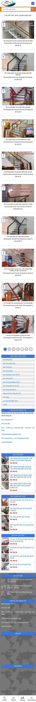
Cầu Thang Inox (8, 371)
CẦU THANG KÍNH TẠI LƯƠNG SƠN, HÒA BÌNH (18, 107)
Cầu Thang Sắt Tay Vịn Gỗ (11, 386)
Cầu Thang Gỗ (7, 367)
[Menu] (32, 3)
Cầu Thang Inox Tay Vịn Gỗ (11, 375)
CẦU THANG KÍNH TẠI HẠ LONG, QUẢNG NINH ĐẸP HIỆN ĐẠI (18, 74)
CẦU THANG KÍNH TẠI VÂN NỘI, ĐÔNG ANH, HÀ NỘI (18, 172)
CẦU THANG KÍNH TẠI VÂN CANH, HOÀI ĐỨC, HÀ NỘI (18, 204)
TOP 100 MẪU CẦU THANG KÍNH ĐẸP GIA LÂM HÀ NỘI (18, 303)
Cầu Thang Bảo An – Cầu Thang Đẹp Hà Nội (15, 438)
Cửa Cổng (6, 397)
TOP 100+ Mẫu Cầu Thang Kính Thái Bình (18, 236)
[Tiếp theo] (30, 349)
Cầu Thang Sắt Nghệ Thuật (11, 382)
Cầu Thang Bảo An (7, 420)
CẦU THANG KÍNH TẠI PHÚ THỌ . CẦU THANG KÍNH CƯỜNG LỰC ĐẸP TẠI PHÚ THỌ (18, 270)
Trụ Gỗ (5, 404)
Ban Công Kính (7, 360)
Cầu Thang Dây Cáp (9, 363)
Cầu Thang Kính (8, 378)
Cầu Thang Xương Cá (9, 390)
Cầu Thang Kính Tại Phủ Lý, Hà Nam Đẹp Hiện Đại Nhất (18, 41)
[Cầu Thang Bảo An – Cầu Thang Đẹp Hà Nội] (13, 3)
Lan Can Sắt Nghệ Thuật (10, 401)
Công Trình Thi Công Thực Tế (12, 393)
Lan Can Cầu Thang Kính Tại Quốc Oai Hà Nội (18, 335)
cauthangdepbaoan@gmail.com (11, 434)
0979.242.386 (5, 424)
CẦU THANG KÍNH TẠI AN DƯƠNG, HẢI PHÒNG (18, 139)
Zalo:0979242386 (6, 442)
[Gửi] (33, 9)
